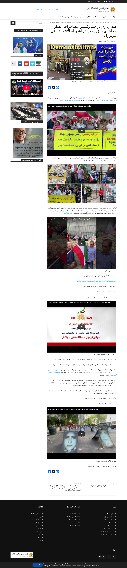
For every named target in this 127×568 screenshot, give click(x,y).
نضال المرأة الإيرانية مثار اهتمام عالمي (95, 486)
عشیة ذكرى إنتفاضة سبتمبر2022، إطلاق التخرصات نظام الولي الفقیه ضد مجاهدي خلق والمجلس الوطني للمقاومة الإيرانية (65, 488)
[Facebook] (115, 1)
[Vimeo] (106, 1)
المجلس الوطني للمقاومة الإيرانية (31, 122)
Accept (37, 565)
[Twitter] (113, 557)
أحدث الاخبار (113, 22)
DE (49, 9)
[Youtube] (104, 1)
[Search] (13, 23)
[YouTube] (109, 557)
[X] (109, 1)
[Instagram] (112, 1)
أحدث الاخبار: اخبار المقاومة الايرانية (100, 22)
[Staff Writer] (108, 41)
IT (45, 9)
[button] (114, 16)
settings (46, 566)
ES (38, 9)
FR (52, 9)
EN (57, 9)
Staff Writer (101, 41)
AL (42, 9)
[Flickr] (100, 557)
